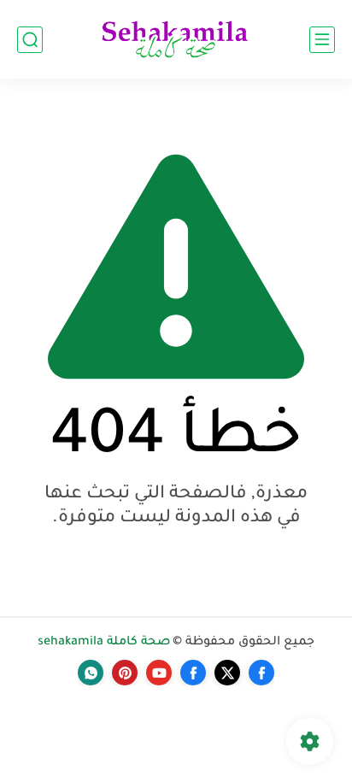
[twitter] (227, 672)
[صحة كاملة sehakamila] (176, 39)
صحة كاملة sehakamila (104, 643)
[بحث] (30, 39)
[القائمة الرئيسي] (322, 39)
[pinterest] (125, 672)
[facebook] (261, 672)
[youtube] (159, 672)
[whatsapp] (90, 672)
